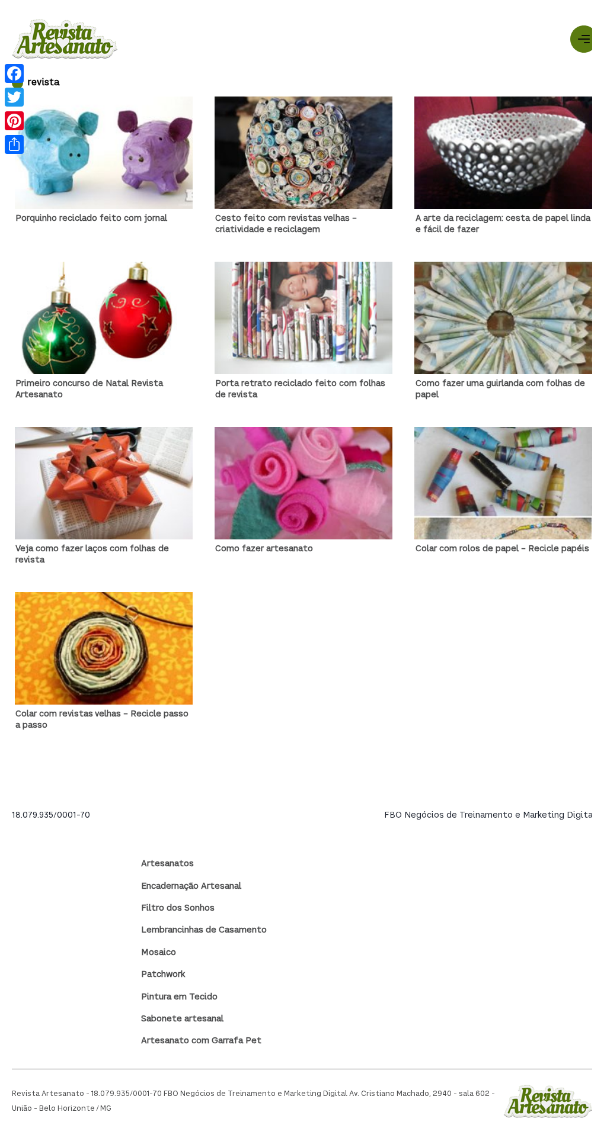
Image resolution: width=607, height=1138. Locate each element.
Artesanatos (167, 864)
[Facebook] (14, 73)
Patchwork (163, 974)
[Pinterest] (14, 121)
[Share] (14, 144)
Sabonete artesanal (182, 1019)
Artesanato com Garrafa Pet (201, 1041)
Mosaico (158, 953)
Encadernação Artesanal (191, 886)
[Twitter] (14, 97)
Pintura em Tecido (179, 997)
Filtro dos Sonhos (178, 908)
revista (43, 83)
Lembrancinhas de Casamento (204, 930)
